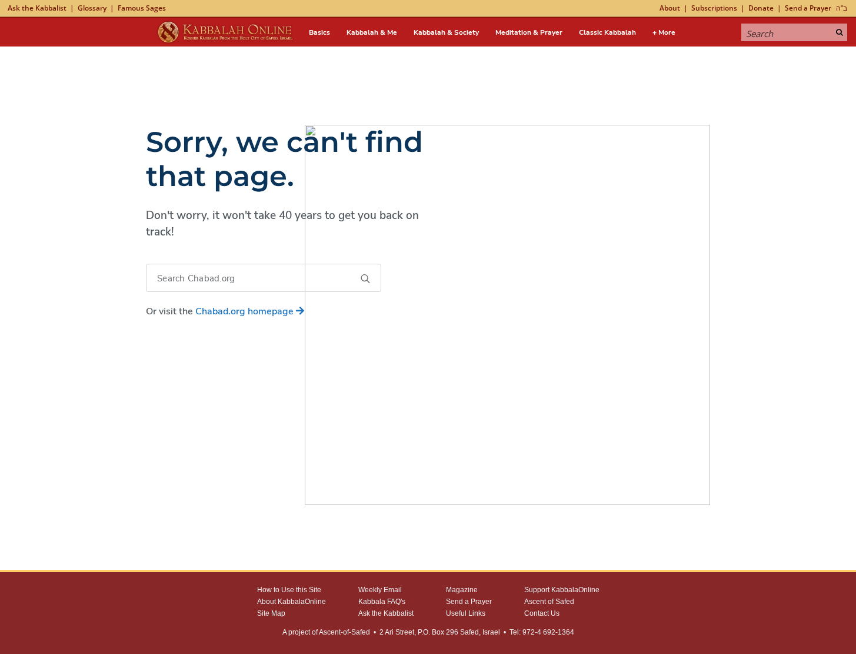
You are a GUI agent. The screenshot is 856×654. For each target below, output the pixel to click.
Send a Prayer (808, 8)
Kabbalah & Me (372, 32)
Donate (761, 8)
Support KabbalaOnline (561, 590)
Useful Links (465, 613)
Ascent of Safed (549, 601)
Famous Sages (142, 8)
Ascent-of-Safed (344, 632)
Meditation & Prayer (528, 32)
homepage (245, 311)
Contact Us (541, 613)
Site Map (271, 613)
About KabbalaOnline (291, 601)
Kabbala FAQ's (381, 601)
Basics (319, 32)
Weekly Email (380, 590)
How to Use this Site (289, 590)
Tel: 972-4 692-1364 (541, 632)
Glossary (92, 8)
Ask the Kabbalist (37, 8)
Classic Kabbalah (607, 32)
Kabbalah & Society (446, 32)
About (670, 8)
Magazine (462, 590)
